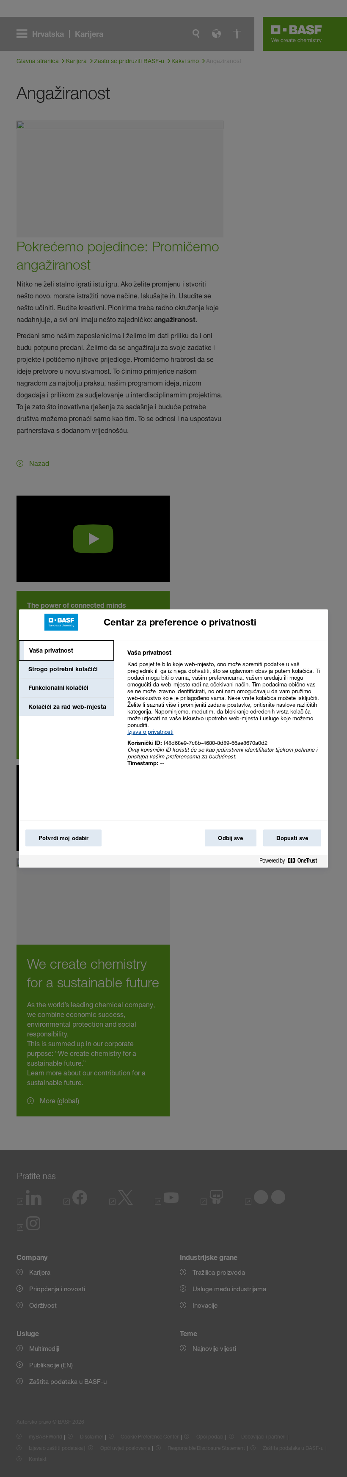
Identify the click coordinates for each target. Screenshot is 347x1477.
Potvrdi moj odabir (63, 838)
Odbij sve (230, 838)
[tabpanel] (224, 712)
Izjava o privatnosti (150, 731)
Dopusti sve (292, 838)
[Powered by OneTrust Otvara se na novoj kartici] (291, 862)
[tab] (66, 650)
